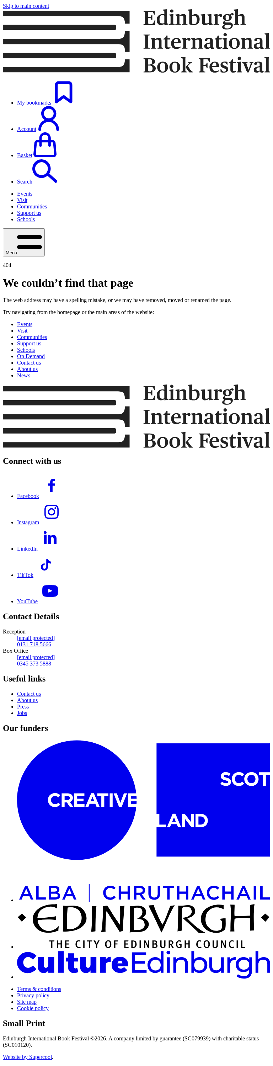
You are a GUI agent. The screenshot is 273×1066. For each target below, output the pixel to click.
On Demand (31, 356)
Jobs (22, 713)
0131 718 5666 (34, 644)
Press (23, 707)
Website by (27, 1057)
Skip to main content (26, 6)
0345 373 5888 (34, 664)
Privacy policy (33, 995)
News (23, 375)
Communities (32, 206)
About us (27, 369)
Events (24, 194)
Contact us (29, 363)
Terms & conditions (39, 989)
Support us (29, 213)
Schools (26, 219)
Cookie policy (33, 1008)
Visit (22, 200)
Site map (27, 1002)
